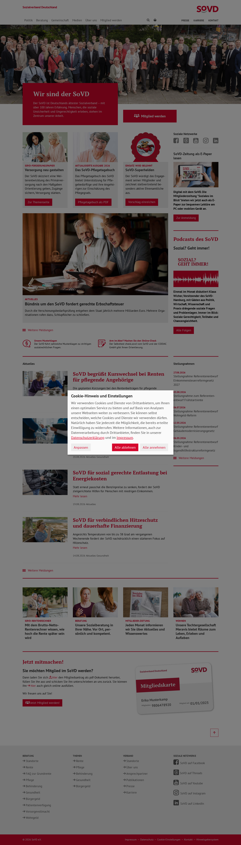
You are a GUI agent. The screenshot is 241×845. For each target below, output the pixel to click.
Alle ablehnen (125, 447)
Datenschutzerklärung (87, 437)
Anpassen (81, 447)
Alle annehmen (154, 447)
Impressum (125, 437)
